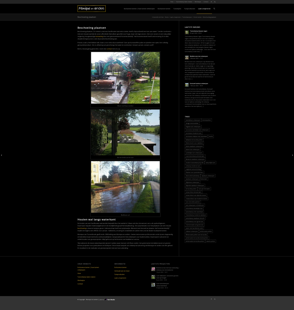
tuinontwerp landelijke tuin (194, 208)
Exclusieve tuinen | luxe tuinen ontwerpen (88, 268)
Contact (206, 2)
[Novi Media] (110, 299)
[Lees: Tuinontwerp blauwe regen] (187, 32)
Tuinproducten (119, 274)
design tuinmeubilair (192, 123)
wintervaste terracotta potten (195, 241)
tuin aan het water (204, 189)
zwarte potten (210, 241)
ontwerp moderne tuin (193, 166)
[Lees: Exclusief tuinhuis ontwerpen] (187, 85)
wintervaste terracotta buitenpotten (197, 238)
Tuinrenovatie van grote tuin (195, 225)
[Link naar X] (214, 1)
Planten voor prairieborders (194, 172)
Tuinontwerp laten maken (184, 2)
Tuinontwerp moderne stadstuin (196, 215)
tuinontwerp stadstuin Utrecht (195, 218)
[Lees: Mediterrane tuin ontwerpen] (187, 57)
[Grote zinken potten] (2, 155)
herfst (211, 136)
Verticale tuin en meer (122, 271)
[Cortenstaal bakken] (292, 155)
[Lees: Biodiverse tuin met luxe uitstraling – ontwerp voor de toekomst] (153, 269)
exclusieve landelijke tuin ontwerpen (197, 130)
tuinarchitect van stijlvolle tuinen (196, 195)
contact (109, 49)
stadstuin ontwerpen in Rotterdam (196, 179)
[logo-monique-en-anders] (92, 9)
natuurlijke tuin (210, 162)
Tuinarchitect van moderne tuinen (196, 198)
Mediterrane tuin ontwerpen (199, 56)
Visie (171, 2)
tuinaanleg (99, 36)
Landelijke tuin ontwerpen (194, 153)
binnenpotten (206, 120)
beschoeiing (82, 228)
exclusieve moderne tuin (193, 133)
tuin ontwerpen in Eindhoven (195, 205)
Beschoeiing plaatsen (87, 17)
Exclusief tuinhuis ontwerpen (199, 83)
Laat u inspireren (120, 278)
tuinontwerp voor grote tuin (194, 221)
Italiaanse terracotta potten (194, 140)
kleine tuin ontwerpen (193, 149)
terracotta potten (191, 189)
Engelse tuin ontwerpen (193, 126)
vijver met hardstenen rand (194, 228)
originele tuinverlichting (193, 169)
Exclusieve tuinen (120, 267)
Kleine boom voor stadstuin (194, 143)
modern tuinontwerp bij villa (195, 162)
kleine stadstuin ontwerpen (194, 146)
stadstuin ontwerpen (208, 176)
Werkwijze (198, 2)
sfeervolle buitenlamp (192, 176)
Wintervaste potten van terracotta (196, 234)
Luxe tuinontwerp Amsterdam (195, 156)
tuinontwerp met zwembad (194, 212)
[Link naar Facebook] (211, 1)
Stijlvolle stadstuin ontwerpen (195, 185)
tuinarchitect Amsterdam (193, 192)
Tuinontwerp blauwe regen (198, 31)
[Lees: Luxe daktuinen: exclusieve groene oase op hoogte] (153, 277)
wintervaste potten (206, 231)
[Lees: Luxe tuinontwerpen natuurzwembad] (153, 285)
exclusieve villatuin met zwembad (196, 136)
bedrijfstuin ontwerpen (193, 120)
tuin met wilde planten (193, 202)
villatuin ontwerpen (192, 231)
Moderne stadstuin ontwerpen (195, 159)
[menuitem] (172, 1)
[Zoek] (214, 9)
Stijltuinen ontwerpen (192, 182)
